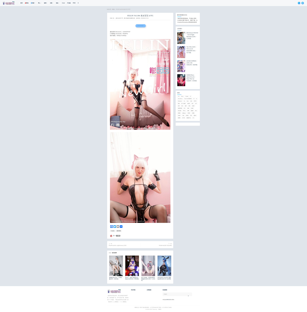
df (190, 96)
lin (196, 98)
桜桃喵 (179, 113)
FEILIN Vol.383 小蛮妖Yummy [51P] (117, 245)
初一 (114, 18)
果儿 (196, 110)
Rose (188, 101)
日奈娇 (192, 108)
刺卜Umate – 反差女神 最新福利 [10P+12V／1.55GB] (148, 279)
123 (178, 96)
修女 (191, 101)
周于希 (195, 101)
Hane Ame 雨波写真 (188, 98)
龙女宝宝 (119, 230)
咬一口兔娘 (183, 103)
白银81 (179, 115)
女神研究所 (167, 299)
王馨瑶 (193, 113)
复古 (192, 103)
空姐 (183, 115)
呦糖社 (113, 9)
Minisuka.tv (180, 101)
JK (193, 98)
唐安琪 (188, 103)
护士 (184, 108)
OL (184, 101)
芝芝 (191, 115)
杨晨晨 (192, 110)
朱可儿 (184, 110)
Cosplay (112, 230)
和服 (179, 103)
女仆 (196, 103)
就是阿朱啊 (180, 108)
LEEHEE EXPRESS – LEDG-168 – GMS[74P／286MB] (191, 62)
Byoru (182, 96)
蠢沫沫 (195, 115)
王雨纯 (189, 113)
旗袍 (188, 108)
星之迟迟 (179, 110)
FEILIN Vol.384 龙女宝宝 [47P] (140, 16)
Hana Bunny (180, 98)
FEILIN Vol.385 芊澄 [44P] (165, 245)
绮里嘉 (187, 115)
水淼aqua (184, 113)
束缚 (188, 110)
